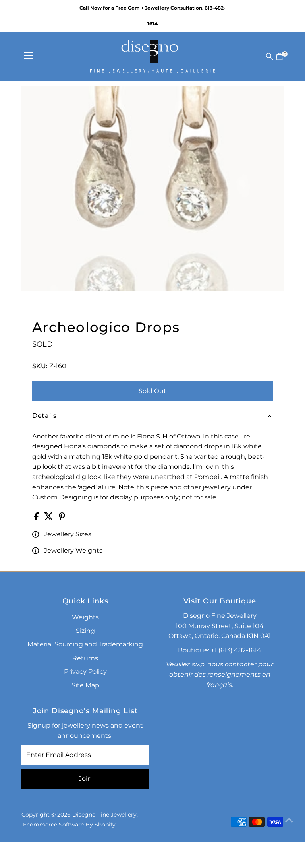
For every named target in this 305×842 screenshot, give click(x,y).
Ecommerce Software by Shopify (69, 824)
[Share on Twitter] (49, 518)
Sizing (85, 630)
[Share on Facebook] (37, 518)
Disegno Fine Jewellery (104, 814)
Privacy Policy (85, 671)
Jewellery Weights (73, 550)
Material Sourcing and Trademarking (85, 644)
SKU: (40, 366)
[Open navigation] (28, 56)
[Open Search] (269, 56)
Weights (85, 617)
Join (85, 778)
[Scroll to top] (289, 820)
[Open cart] (279, 56)
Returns (85, 658)
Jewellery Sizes (67, 534)
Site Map (85, 685)
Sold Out (152, 391)
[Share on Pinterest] (62, 518)
